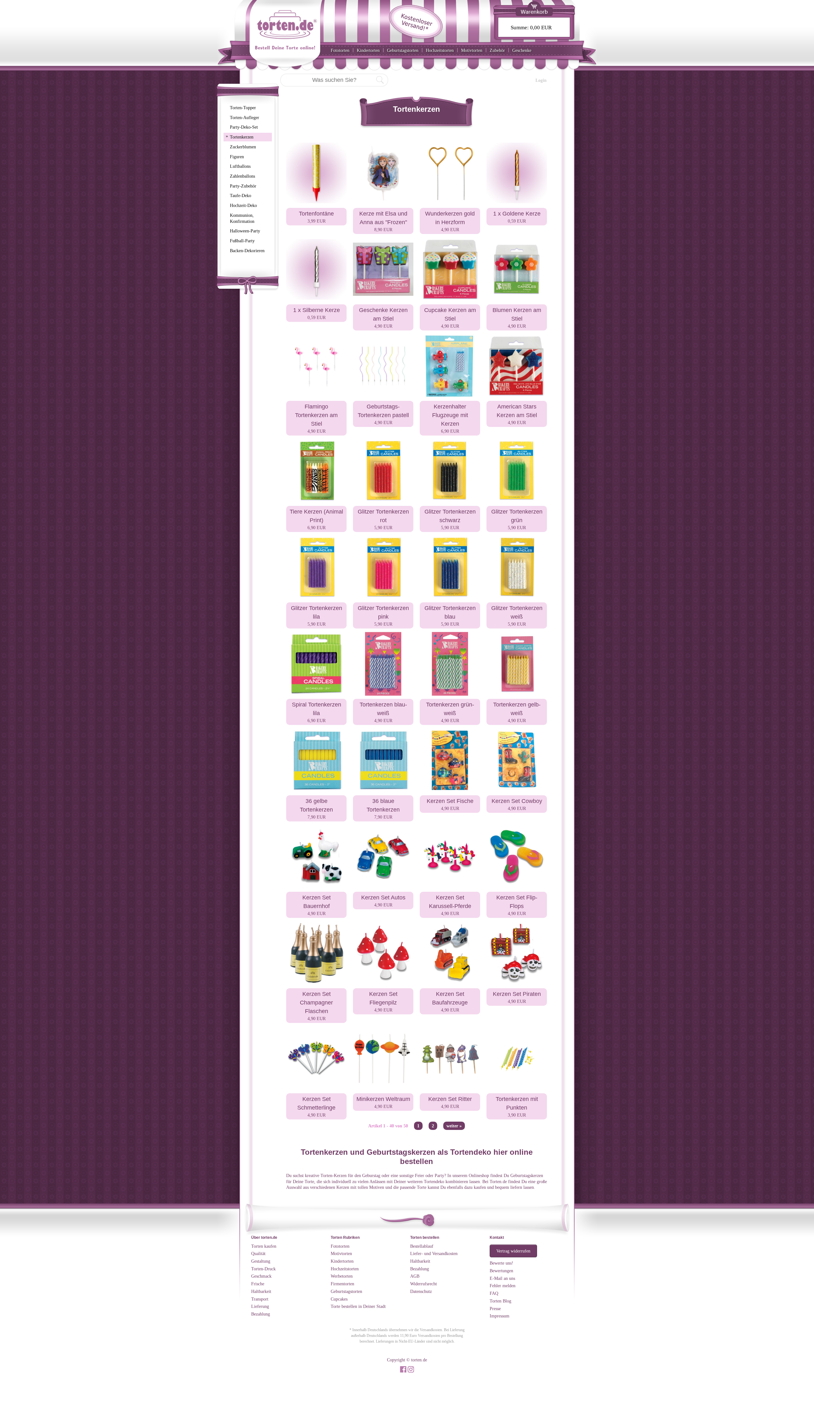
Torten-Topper (243, 107)
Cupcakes (339, 1299)
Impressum (499, 1315)
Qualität (258, 1253)
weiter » (454, 1125)
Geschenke (521, 50)
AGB (414, 1276)
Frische (257, 1283)
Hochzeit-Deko (243, 205)
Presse (495, 1308)
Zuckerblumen (243, 146)
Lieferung (260, 1306)
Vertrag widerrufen (513, 1250)
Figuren (237, 156)
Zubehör (497, 50)
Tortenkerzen (239, 136)
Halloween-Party (245, 230)
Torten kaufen (263, 1246)
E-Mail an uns (502, 1278)
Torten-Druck (263, 1268)
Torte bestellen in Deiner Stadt (358, 1306)
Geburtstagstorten (402, 50)
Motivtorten (471, 50)
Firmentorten (342, 1283)
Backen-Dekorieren (247, 250)
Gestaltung (260, 1261)
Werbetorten (342, 1276)
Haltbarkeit (261, 1291)
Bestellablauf (421, 1246)
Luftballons (240, 166)
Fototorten (340, 50)
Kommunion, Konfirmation (242, 218)
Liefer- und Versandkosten (434, 1253)
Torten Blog (500, 1300)
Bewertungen (501, 1270)
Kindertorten (368, 50)
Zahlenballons (242, 176)
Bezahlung (260, 1313)
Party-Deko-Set (244, 127)
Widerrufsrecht (423, 1283)
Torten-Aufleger (244, 117)
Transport (259, 1299)
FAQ (494, 1293)
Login (541, 80)
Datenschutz (421, 1291)
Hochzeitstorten (440, 50)
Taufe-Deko (240, 195)
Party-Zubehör (243, 185)
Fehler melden (502, 1285)
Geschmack (261, 1276)
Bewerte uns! (501, 1263)
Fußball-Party (242, 240)
